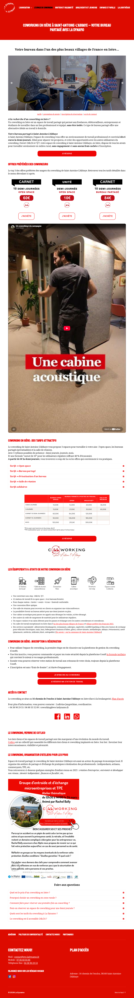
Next (122, 83)
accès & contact (90, 114)
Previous (12, 83)
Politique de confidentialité (31, 934)
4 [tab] (71, 108)
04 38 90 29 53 (31, 963)
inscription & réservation (72, 114)
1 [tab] (63, 108)
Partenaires (68, 934)
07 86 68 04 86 (23, 960)
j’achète (26, 216)
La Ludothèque (124, 7)
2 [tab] (66, 108)
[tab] (67, 466)
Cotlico (11, 742)
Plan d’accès (118, 699)
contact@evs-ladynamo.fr (26, 957)
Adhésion (12, 934)
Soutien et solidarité (64, 7)
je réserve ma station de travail (67, 682)
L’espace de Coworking (43, 7)
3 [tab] (68, 108)
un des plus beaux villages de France (68, 624)
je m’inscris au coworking (67, 675)
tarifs (39, 114)
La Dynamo (19, 992)
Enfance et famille (107, 7)
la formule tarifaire (116, 654)
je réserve (67, 154)
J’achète (108, 216)
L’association (24, 7)
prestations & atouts (51, 114)
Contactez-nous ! (53, 934)
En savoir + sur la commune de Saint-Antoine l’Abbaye (78, 632)
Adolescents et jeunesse (86, 7)
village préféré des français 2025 (99, 624)
